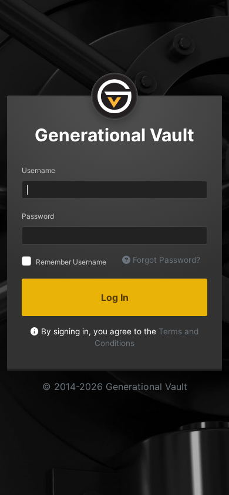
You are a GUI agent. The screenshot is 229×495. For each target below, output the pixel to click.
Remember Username (71, 261)
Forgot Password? (165, 260)
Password (38, 216)
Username (38, 170)
